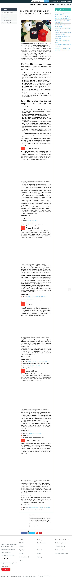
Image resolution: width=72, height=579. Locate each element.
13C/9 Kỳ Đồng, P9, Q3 (32, 220)
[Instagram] (35, 526)
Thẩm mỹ (52, 4)
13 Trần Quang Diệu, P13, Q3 (34, 433)
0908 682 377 (30, 299)
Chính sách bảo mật (24, 557)
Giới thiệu (32, 4)
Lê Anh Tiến (32, 515)
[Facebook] (30, 526)
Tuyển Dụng (22, 550)
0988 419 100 (30, 223)
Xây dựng (45, 4)
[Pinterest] (37, 526)
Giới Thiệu (53, 1)
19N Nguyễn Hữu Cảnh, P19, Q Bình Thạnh (37, 296)
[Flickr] (32, 526)
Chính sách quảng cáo (60, 543)
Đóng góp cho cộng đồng (66, 1)
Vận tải (39, 4)
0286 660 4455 (30, 366)
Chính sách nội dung (60, 550)
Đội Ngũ (21, 546)
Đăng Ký (69, 4)
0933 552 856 (30, 435)
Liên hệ (58, 1)
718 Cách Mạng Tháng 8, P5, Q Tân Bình (37, 361)
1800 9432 (37, 366)
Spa (58, 4)
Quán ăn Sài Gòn (41, 543)
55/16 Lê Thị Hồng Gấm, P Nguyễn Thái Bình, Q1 (38, 507)
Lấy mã (6, 569)
